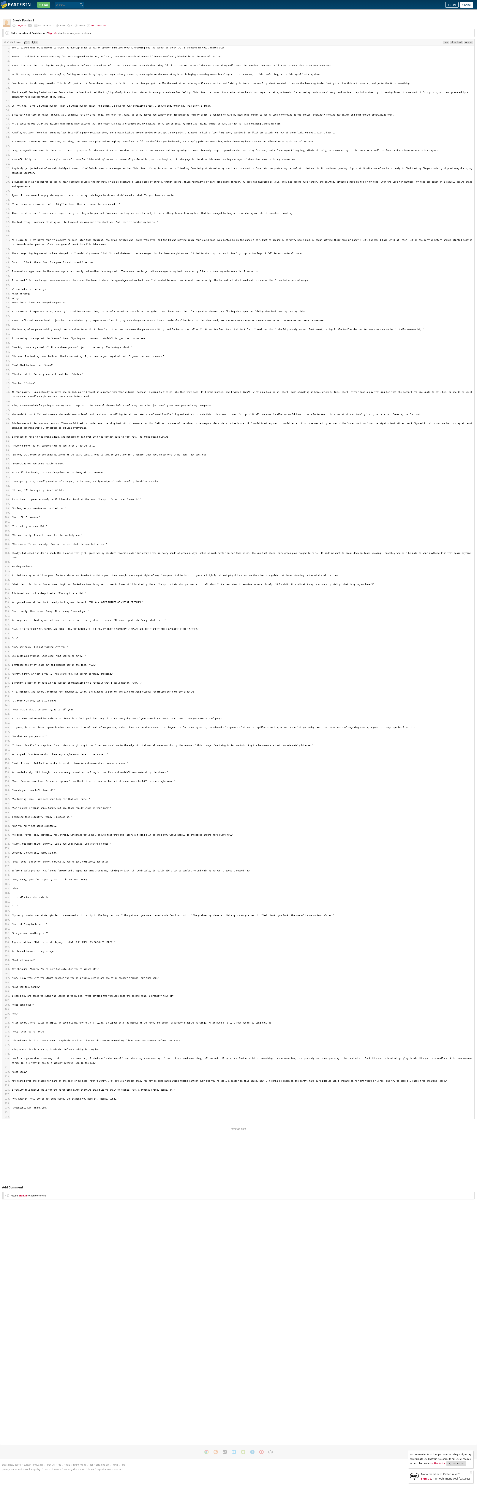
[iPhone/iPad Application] (225, 1452)
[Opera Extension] (261, 1452)
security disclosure (74, 1469)
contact (118, 1469)
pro (123, 1464)
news (115, 1464)
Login (452, 5)
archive (51, 1464)
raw (446, 42)
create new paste (11, 1464)
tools (67, 1464)
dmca (91, 1469)
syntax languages (33, 1464)
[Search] (81, 4)
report (468, 42)
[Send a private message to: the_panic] (30, 25)
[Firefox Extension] (216, 1452)
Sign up (466, 5)
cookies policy (33, 1469)
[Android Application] (243, 1452)
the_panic (21, 25)
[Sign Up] (414, 1476)
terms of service (52, 1469)
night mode (79, 1464)
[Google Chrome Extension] (206, 1452)
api (91, 1464)
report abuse (104, 1469)
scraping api (102, 1464)
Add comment (98, 25)
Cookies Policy (437, 1463)
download (456, 42)
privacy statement (12, 1469)
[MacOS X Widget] (252, 1452)
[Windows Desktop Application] (234, 1452)
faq (59, 1464)
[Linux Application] (270, 1452)
